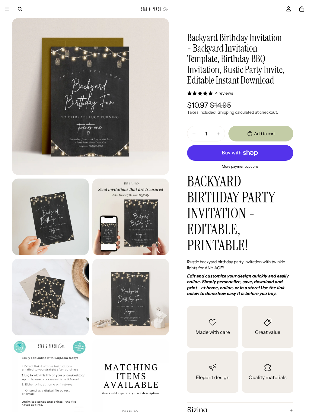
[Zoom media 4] (50, 297)
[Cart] (301, 9)
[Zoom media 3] (130, 217)
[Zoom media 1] (90, 96)
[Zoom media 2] (50, 217)
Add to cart (264, 133)
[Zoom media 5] (130, 297)
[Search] (20, 9)
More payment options (240, 166)
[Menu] (7, 9)
